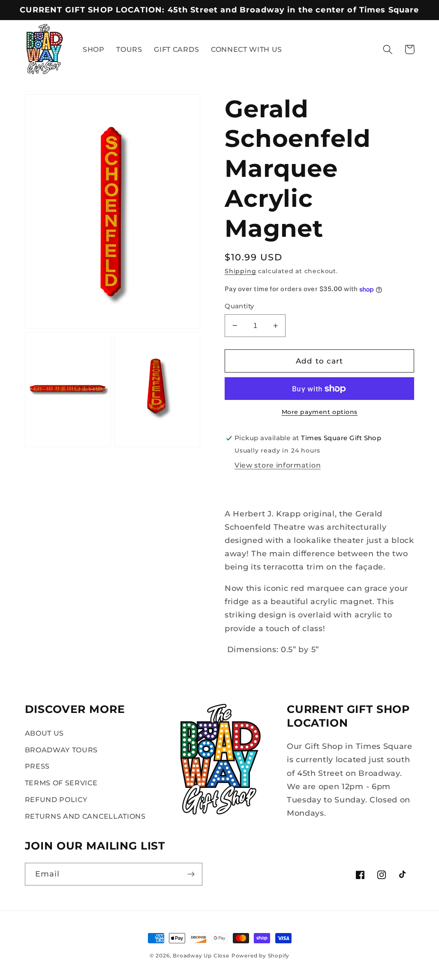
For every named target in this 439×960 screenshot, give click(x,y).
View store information (278, 465)
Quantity (239, 306)
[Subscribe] (191, 874)
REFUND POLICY (56, 799)
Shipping (240, 271)
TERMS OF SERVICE (61, 782)
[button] (388, 49)
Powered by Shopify (261, 956)
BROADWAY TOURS (61, 749)
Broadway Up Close (201, 956)
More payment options (320, 411)
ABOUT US (44, 733)
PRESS (37, 766)
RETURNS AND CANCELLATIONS (85, 816)
